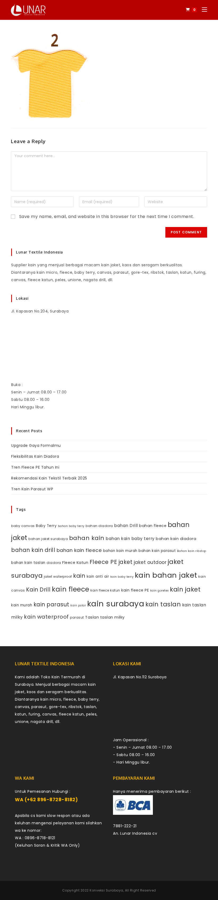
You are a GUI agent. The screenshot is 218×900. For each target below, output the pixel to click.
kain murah (21, 605)
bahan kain (86, 538)
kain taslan (163, 604)
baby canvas (23, 526)
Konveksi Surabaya (106, 890)
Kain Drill (38, 589)
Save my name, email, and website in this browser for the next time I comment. (106, 216)
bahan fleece (152, 525)
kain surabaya (115, 603)
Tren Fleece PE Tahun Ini (35, 467)
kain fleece (70, 589)
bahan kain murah (120, 550)
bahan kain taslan (28, 562)
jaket (125, 562)
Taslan (92, 617)
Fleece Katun (75, 562)
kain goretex (159, 591)
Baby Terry (46, 525)
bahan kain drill (33, 550)
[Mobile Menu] (202, 9)
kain (79, 576)
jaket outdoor (150, 562)
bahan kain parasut (157, 550)
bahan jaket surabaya (48, 539)
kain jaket (185, 589)
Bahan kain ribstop (191, 551)
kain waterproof (46, 616)
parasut (77, 617)
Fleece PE (103, 562)
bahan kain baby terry (130, 538)
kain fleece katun (105, 590)
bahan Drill (126, 525)
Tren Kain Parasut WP (32, 489)
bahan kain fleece (79, 550)
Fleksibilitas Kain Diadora (35, 456)
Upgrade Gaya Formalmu (36, 445)
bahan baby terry (71, 526)
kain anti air (98, 576)
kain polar (78, 605)
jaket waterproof (58, 576)
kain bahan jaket (166, 575)
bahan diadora (99, 526)
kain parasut (51, 604)
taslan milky (112, 617)
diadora (54, 562)
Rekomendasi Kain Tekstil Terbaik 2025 (49, 478)
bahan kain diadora (176, 538)
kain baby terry (122, 577)
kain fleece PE (135, 590)
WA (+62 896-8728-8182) (46, 799)
